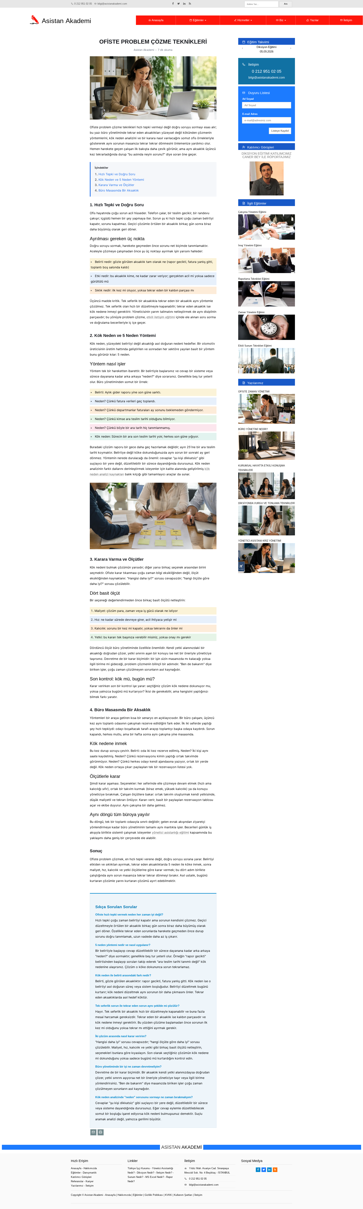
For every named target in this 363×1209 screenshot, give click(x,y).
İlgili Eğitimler (256, 203)
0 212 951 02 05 (83, 3)
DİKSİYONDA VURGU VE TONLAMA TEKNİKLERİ (266, 503)
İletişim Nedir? (164, 1172)
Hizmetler (243, 20)
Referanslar (77, 1181)
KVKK (168, 1195)
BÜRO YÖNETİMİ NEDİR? (253, 429)
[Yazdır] (101, 1132)
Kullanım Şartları (183, 1195)
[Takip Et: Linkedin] (184, 3)
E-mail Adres (250, 114)
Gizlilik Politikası (154, 1195)
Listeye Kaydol (280, 130)
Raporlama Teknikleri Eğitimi (253, 278)
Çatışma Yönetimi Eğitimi (252, 212)
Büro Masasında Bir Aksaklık (119, 190)
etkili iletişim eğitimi (161, 317)
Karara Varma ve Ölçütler (116, 185)
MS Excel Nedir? (154, 1177)
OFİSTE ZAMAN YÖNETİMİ (254, 391)
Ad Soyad (248, 98)
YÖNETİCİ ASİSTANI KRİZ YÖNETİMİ (259, 540)
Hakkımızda (90, 1168)
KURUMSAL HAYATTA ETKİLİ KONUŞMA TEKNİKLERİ (261, 468)
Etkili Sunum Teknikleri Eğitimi (255, 345)
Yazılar (314, 20)
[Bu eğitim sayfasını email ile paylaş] (93, 1132)
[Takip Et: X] (178, 3)
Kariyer (89, 1181)
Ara (285, 4)
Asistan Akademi (94, 1195)
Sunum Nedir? (135, 1177)
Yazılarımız (255, 383)
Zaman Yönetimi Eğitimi (251, 312)
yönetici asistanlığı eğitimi (170, 832)
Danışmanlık (90, 1172)
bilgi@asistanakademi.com (112, 3)
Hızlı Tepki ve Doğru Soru (117, 174)
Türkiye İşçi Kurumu (139, 1168)
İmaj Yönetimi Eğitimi (250, 245)
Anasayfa (157, 20)
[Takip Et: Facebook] (173, 3)
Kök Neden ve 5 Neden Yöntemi (121, 179)
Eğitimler (198, 20)
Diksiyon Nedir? (145, 1172)
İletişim (347, 20)
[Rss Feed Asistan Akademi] (190, 3)
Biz (281, 20)
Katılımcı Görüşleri (260, 147)
